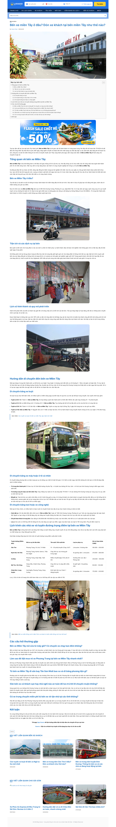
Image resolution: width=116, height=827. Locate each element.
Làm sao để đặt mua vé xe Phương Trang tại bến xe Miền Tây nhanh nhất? (34, 108)
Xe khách (38, 10)
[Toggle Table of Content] (102, 82)
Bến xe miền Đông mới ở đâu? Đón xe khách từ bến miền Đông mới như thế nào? (42, 634)
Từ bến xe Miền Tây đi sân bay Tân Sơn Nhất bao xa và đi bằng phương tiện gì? (35, 110)
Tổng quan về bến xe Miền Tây (20, 85)
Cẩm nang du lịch (71, 10)
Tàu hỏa (48, 10)
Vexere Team (14, 29)
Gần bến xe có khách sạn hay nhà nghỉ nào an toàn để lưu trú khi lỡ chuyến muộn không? (38, 112)
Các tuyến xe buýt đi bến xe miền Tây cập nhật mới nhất (35, 416)
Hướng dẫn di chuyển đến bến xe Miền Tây (24, 93)
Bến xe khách (88, 10)
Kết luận (14, 116)
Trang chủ (14, 10)
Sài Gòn (12, 731)
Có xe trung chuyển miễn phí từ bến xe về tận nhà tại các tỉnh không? (33, 114)
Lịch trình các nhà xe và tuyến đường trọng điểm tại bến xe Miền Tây (32, 102)
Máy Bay (58, 10)
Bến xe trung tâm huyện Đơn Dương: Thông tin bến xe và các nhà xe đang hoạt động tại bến (89, 764)
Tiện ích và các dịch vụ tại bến (22, 89)
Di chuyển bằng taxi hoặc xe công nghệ (25, 99)
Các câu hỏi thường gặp (19, 104)
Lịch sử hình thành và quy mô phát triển (25, 91)
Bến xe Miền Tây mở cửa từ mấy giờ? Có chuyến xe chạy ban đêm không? (33, 106)
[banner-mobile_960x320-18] (58, 132)
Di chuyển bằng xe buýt (20, 95)
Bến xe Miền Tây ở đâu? (20, 87)
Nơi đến (50, 4)
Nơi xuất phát (32, 4)
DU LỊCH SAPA (27, 10)
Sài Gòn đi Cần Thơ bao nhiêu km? (90, 807)
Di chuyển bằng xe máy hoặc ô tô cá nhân (25, 97)
